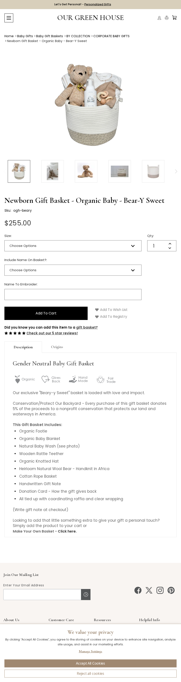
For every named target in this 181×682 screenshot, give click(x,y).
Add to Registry (113, 316)
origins (57, 346)
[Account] (159, 18)
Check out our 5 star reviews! (52, 333)
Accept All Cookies (90, 663)
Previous (4, 171)
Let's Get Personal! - (82, 4)
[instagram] (160, 590)
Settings (90, 652)
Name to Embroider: (21, 284)
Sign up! (85, 594)
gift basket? (87, 327)
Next (176, 171)
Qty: (150, 235)
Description (23, 347)
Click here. (67, 531)
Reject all (90, 674)
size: (8, 235)
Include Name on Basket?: (25, 260)
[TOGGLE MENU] (8, 18)
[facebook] (137, 590)
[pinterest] (171, 590)
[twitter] (149, 590)
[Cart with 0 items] (174, 17)
